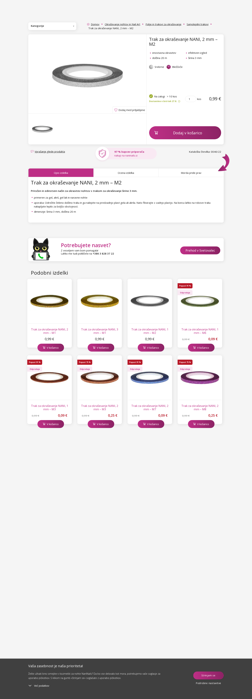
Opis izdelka (61, 172)
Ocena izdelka (126, 172)
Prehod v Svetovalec (200, 250)
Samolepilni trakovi (197, 24)
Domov (95, 24)
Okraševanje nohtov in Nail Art (122, 24)
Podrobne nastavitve (208, 683)
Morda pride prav (191, 172)
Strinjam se (208, 675)
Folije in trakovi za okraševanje (163, 24)
